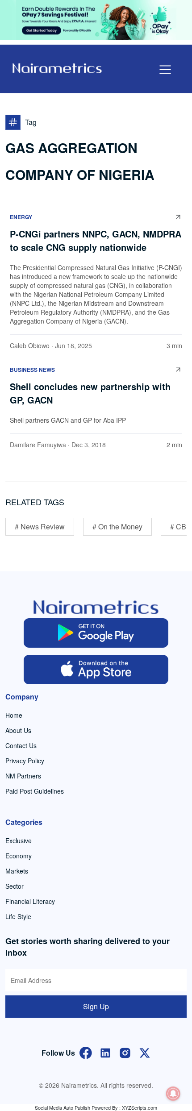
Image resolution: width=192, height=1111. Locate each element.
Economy (18, 855)
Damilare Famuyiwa (38, 444)
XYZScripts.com (139, 1107)
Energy (21, 217)
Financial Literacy (30, 901)
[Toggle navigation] (165, 69)
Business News (32, 370)
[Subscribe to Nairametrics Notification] (173, 1093)
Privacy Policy (24, 760)
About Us (18, 730)
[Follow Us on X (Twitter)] (144, 1052)
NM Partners (23, 775)
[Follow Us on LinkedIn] (105, 1052)
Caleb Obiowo (30, 345)
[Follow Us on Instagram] (125, 1052)
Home (13, 715)
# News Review (40, 526)
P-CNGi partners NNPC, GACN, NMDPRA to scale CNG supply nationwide (95, 240)
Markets (16, 870)
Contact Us (21, 745)
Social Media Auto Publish (62, 1107)
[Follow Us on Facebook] (85, 1052)
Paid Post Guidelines (34, 790)
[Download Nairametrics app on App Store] (96, 669)
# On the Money (117, 526)
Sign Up (96, 1006)
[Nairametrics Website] (57, 67)
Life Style (18, 916)
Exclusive (18, 840)
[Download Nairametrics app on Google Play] (96, 633)
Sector (14, 886)
